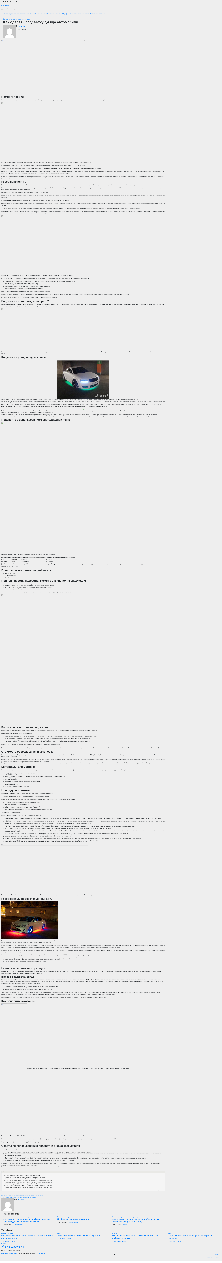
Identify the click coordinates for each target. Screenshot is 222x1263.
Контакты (4, 1243)
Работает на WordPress (9, 1253)
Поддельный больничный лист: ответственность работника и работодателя (22, 1195)
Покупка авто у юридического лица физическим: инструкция (19, 1197)
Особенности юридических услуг (74, 1219)
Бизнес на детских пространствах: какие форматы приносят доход (27, 1236)
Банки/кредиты (48, 14)
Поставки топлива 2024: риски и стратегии (79, 1235)
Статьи (114, 1233)
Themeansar (41, 1253)
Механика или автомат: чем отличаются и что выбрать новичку (135, 1236)
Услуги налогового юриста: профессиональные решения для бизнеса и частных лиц (27, 1220)
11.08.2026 (62, 1238)
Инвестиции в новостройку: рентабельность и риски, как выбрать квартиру (135, 1220)
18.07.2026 (117, 1241)
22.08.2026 (7, 1241)
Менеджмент (5, 5)
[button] (215, 14)
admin (22, 26)
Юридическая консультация (79, 14)
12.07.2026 (173, 1241)
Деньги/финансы (36, 14)
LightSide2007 (18, 1224)
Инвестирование (10, 14)
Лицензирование (23, 14)
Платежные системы (97, 14)
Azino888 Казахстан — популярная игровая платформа (190, 1236)
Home (217, 1254)
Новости (58, 14)
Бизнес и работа (7, 1233)
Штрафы (65, 14)
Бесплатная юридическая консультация (17, 19)
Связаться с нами (213, 1258)
